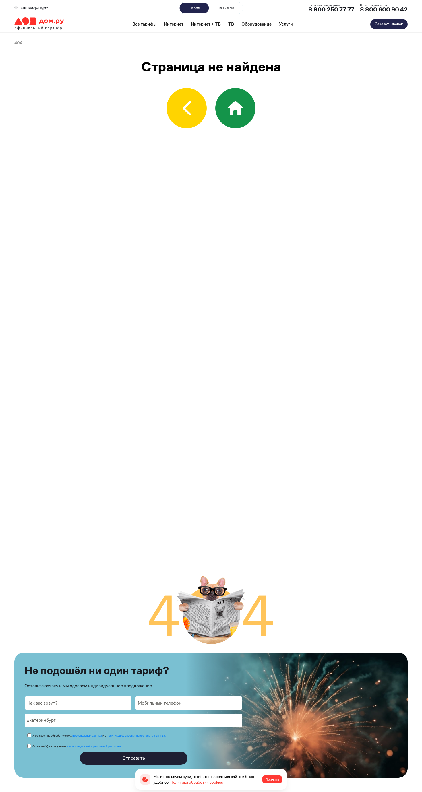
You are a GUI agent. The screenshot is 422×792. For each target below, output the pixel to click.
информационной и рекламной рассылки (94, 746)
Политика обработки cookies (196, 782)
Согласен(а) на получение (76, 746)
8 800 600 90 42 (384, 9)
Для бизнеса (226, 8)
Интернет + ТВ (206, 24)
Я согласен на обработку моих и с (99, 735)
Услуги (286, 24)
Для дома (194, 8)
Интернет (173, 24)
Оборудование (256, 24)
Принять (272, 779)
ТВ (231, 24)
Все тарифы (144, 24)
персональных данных (87, 735)
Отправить (133, 758)
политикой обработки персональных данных (136, 735)
